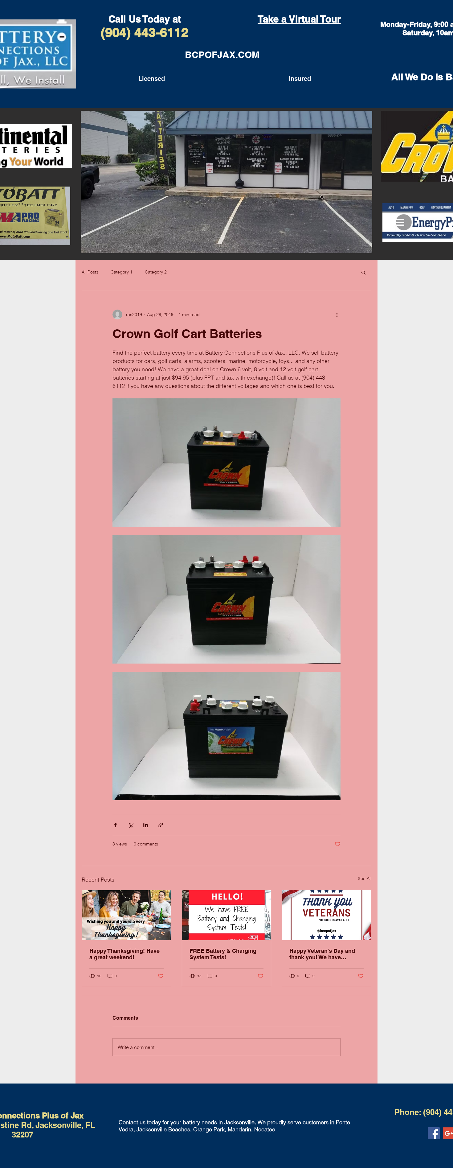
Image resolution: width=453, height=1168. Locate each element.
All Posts (90, 272)
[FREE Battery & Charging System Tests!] (226, 915)
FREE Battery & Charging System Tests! (223, 954)
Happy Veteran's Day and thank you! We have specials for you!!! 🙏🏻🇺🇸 (322, 954)
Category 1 (122, 272)
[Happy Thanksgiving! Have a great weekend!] (126, 915)
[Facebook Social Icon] (434, 1133)
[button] (363, 272)
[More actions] (337, 314)
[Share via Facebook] (115, 825)
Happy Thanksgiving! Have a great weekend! (124, 954)
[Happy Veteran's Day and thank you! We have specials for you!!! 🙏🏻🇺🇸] (326, 915)
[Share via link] (161, 825)
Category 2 (156, 272)
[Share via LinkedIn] (146, 825)
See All (364, 878)
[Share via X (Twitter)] (130, 825)
